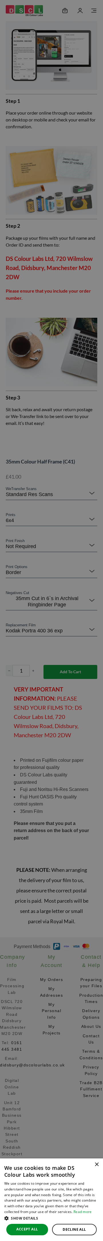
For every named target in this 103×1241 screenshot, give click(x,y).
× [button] (96, 1164)
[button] (51, 1218)
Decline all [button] (74, 1229)
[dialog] (51, 1199)
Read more (83, 1211)
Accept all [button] (27, 1229)
